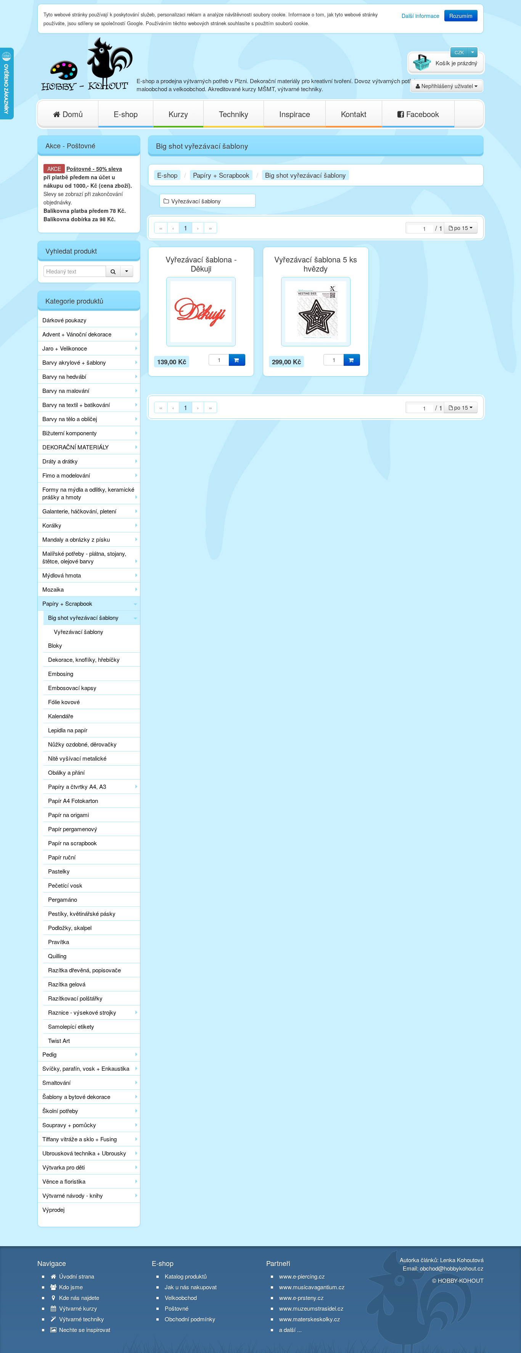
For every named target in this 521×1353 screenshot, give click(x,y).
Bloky (55, 645)
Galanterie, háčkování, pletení (79, 511)
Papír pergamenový (72, 829)
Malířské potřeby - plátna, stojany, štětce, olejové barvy (84, 557)
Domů (71, 113)
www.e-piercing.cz (302, 1276)
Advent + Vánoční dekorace (76, 334)
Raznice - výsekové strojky (82, 1012)
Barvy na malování (65, 390)
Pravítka (58, 942)
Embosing (60, 673)
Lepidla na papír (67, 730)
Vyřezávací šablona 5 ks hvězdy (315, 264)
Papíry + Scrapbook (67, 603)
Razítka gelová (66, 984)
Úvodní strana (76, 1276)
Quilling (57, 956)
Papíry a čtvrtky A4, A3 (77, 786)
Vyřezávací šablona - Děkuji (201, 264)
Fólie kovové (64, 702)
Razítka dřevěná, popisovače (84, 970)
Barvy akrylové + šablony (74, 362)
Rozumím (461, 15)
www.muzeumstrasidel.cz (311, 1308)
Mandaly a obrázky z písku (76, 539)
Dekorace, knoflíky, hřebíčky (84, 659)
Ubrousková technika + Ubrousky (84, 1153)
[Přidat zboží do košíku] (237, 360)
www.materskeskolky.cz (309, 1319)
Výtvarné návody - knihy (72, 1195)
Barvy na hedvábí (64, 376)
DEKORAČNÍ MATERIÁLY (75, 447)
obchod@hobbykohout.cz (452, 1268)
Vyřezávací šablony (78, 631)
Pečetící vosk (65, 885)
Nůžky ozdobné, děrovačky (82, 744)
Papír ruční (62, 857)
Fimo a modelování (66, 475)
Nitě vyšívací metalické (77, 758)
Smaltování (56, 1082)
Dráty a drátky (60, 461)
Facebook (421, 113)
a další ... (290, 1330)
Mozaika (53, 589)
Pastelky (59, 871)
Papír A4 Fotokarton (73, 800)
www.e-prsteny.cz (301, 1297)
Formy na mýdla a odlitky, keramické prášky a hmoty (88, 493)
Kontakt (354, 113)
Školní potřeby (60, 1111)
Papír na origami (68, 815)
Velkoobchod (181, 1298)
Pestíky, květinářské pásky (82, 913)
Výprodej (53, 1209)
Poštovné (78, 168)
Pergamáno (62, 899)
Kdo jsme (70, 1287)
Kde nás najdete (78, 1298)
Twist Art (59, 1040)
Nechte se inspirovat (84, 1330)
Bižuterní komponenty (69, 433)
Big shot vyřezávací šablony (83, 617)
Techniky (233, 113)
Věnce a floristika (63, 1181)
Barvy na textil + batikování (76, 405)
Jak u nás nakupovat (191, 1287)
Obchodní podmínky (190, 1319)
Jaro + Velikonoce (64, 348)
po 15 (461, 228)
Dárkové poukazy (64, 320)
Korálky (51, 525)
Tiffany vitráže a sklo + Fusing (79, 1139)
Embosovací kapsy (72, 688)
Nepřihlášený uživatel (447, 86)
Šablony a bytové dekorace (76, 1096)
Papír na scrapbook (72, 843)
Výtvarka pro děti (63, 1167)
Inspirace (294, 113)
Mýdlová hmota (61, 575)
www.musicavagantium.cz (312, 1287)
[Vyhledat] (113, 271)
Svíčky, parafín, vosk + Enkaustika (85, 1068)
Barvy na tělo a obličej (69, 419)
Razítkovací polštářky (75, 998)
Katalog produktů (186, 1276)
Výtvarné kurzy (77, 1308)
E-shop (126, 113)
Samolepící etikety (71, 1026)
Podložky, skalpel (70, 927)
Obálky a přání (66, 772)
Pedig (49, 1054)
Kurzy (178, 113)
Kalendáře (60, 716)
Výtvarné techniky (81, 1319)
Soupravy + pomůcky (69, 1125)
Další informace (420, 15)
